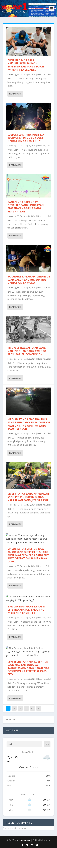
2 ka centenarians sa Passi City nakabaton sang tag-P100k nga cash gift (26, 610)
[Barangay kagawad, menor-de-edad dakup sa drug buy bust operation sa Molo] (28, 258)
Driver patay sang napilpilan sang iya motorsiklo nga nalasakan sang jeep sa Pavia (28, 497)
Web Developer (22, 840)
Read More (15, 93)
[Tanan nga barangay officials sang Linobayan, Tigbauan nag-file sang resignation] (28, 186)
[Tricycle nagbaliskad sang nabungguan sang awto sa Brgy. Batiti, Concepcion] (28, 329)
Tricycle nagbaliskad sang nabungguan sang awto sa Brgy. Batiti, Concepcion (27, 351)
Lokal (48, 74)
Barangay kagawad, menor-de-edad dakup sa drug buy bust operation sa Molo (29, 280)
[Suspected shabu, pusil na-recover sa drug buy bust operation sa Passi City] (28, 116)
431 (32, 708)
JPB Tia (19, 74)
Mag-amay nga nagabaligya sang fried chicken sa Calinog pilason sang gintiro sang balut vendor (28, 424)
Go (47, 744)
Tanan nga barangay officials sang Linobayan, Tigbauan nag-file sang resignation (26, 206)
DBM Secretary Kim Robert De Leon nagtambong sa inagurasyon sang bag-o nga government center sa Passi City (28, 668)
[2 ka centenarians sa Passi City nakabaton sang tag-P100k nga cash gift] (28, 598)
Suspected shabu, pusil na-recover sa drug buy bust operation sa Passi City (26, 138)
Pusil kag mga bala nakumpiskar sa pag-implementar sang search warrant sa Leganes (25, 64)
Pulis (48, 145)
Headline (41, 74)
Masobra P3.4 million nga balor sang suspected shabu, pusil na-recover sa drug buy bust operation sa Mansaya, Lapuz (28, 555)
